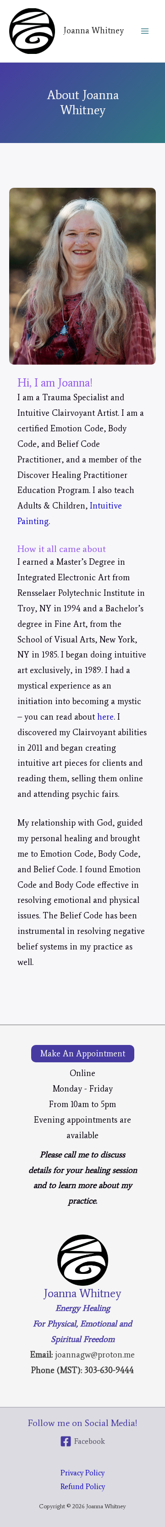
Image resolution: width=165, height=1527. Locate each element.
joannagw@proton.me (95, 1355)
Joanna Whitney (93, 31)
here (105, 717)
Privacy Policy (82, 1472)
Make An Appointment (82, 1054)
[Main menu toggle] (145, 31)
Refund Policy (82, 1486)
